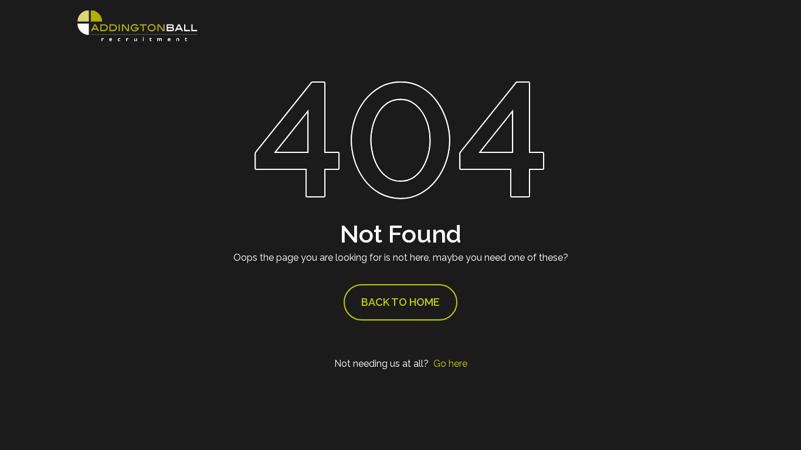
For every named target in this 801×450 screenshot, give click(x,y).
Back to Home (400, 302)
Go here (450, 363)
